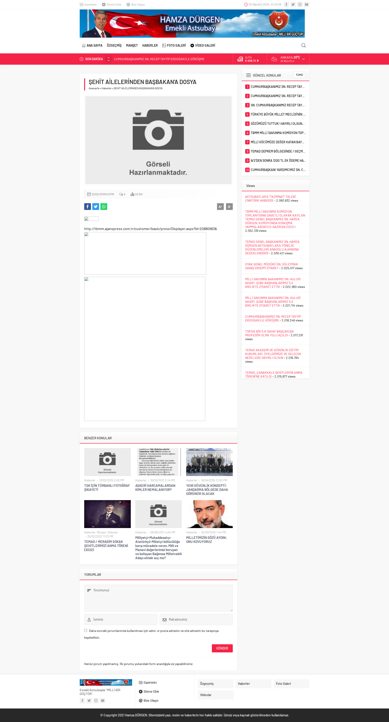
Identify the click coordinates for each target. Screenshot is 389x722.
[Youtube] (306, 4)
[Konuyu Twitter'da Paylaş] (95, 206)
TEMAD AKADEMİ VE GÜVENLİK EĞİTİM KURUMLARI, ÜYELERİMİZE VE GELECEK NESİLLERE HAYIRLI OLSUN (273, 354)
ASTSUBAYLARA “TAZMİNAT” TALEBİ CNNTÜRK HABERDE (270, 198)
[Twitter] (293, 4)
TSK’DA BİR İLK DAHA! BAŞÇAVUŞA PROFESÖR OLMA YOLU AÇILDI (269, 333)
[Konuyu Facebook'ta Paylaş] (87, 206)
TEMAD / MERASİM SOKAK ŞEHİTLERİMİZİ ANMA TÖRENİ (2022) (106, 546)
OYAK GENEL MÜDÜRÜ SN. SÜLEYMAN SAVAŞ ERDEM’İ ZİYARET (271, 266)
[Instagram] (300, 4)
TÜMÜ (299, 74)
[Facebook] (286, 4)
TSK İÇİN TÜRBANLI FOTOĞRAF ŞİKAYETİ (107, 487)
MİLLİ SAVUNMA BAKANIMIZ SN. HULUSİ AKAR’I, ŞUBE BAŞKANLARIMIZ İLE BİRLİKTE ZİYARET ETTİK (273, 283)
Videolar (112, 532)
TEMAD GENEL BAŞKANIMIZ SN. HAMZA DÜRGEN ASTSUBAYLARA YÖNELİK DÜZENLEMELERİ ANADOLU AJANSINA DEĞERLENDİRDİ (272, 247)
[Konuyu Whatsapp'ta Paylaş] (103, 206)
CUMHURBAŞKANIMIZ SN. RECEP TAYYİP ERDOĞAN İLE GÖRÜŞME (159, 59)
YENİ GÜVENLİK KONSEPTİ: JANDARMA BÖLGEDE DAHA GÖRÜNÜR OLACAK (207, 489)
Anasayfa (94, 88)
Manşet (101, 532)
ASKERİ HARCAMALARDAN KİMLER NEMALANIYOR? (155, 487)
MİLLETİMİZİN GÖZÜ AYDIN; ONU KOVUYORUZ (206, 539)
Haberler (106, 88)
